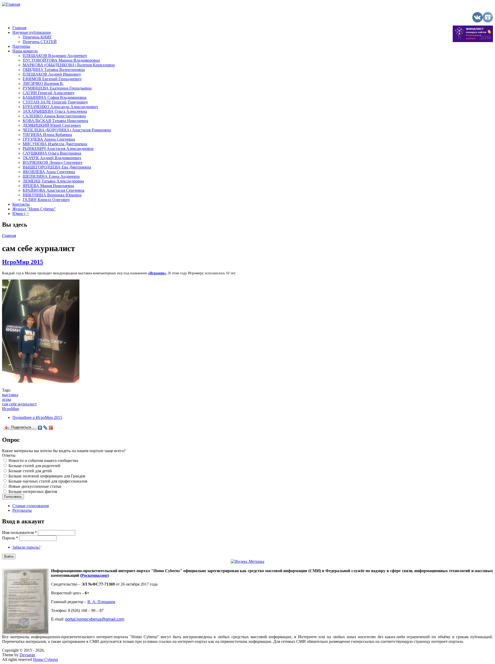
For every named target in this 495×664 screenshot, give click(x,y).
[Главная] (11, 4)
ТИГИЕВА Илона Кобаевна (47, 134)
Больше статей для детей (30, 471)
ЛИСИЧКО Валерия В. (43, 83)
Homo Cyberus (45, 659)
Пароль (10, 538)
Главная (19, 28)
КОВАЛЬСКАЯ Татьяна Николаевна (55, 120)
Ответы (8, 455)
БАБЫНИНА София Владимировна (54, 97)
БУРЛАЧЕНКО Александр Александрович (60, 107)
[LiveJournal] (45, 427)
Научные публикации (31, 32)
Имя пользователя (19, 532)
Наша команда (25, 51)
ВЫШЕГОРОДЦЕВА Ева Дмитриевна (57, 167)
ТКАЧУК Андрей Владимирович (52, 158)
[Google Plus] (51, 427)
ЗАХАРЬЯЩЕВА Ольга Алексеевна (55, 111)
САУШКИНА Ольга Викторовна (52, 153)
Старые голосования (30, 505)
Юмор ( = (20, 213)
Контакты (21, 204)
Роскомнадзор (94, 575)
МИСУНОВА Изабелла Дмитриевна (55, 144)
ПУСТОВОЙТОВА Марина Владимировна (61, 60)
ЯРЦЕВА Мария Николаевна (48, 185)
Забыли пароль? (26, 547)
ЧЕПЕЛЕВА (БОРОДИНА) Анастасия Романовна (67, 130)
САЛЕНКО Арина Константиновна (54, 116)
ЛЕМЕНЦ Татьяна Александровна (53, 181)
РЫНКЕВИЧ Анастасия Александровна (58, 148)
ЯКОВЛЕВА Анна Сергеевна (49, 172)
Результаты (22, 510)
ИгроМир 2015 (22, 262)
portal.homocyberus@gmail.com (94, 619)
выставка (10, 395)
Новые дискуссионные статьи (35, 486)
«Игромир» (157, 273)
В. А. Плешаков (101, 601)
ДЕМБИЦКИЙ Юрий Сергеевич (52, 125)
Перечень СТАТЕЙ (40, 41)
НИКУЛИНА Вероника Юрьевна (52, 195)
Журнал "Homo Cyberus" (34, 209)
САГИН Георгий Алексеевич (48, 93)
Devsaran (27, 655)
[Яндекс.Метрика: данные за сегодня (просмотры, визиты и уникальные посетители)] (247, 561)
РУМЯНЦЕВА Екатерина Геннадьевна (57, 88)
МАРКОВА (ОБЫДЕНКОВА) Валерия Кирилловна (69, 65)
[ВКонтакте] (40, 427)
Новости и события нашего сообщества (43, 460)
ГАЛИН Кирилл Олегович (46, 199)
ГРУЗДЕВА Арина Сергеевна (49, 139)
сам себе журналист (19, 404)
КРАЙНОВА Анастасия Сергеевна (53, 190)
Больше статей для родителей (34, 465)
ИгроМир (10, 408)
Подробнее (37, 417)
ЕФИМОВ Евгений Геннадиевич (52, 79)
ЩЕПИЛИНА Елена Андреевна (51, 176)
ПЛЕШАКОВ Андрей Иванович (52, 74)
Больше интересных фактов (33, 491)
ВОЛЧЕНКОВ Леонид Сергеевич (52, 162)
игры (6, 399)
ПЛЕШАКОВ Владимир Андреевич (55, 55)
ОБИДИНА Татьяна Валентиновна (54, 69)
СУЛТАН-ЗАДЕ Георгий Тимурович (55, 102)
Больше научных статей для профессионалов (48, 481)
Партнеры (21, 46)
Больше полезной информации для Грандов (47, 476)
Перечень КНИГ (37, 37)
